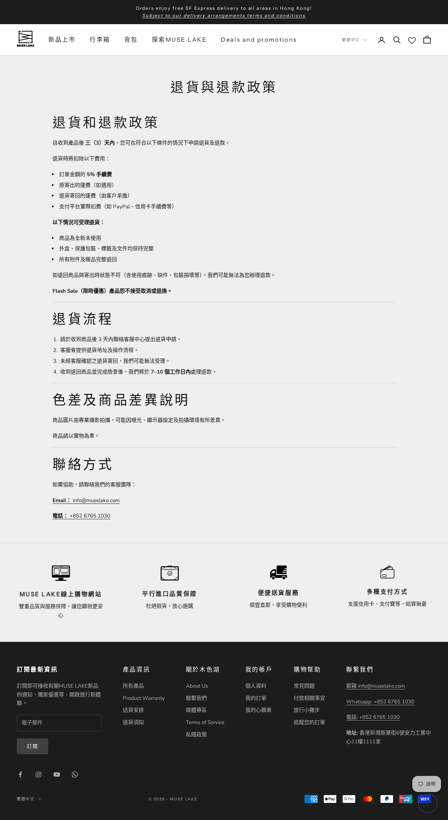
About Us (197, 685)
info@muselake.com (86, 500)
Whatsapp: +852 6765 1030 (380, 701)
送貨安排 (133, 710)
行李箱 (100, 39)
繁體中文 (351, 39)
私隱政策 (196, 734)
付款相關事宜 (309, 698)
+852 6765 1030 (81, 515)
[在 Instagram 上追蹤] (38, 774)
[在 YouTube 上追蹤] (56, 774)
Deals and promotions (259, 39)
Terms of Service (205, 722)
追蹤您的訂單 (309, 722)
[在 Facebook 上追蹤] (20, 774)
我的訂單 (255, 698)
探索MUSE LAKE (179, 39)
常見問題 (304, 685)
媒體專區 (196, 710)
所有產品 (133, 685)
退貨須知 (133, 722)
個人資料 (255, 685)
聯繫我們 (196, 698)
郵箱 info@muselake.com (375, 685)
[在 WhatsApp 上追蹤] (74, 774)
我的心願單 (258, 710)
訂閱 (32, 746)
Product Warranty (144, 698)
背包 (131, 39)
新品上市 (62, 39)
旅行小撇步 (307, 710)
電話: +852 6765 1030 (373, 717)
